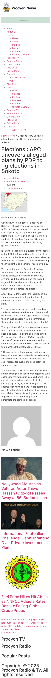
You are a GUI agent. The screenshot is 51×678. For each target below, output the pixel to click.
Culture (16, 51)
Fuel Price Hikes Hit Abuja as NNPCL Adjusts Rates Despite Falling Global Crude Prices (24, 603)
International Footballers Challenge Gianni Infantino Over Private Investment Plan (25, 540)
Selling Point (13, 71)
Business (16, 48)
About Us (11, 31)
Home (10, 28)
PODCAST (12, 67)
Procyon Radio (14, 61)
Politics (16, 44)
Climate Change (20, 54)
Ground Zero (13, 64)
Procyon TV (13, 57)
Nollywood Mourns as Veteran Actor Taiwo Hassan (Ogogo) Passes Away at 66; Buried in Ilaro (24, 491)
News (10, 35)
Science (16, 41)
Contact (11, 74)
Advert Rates (19, 77)
